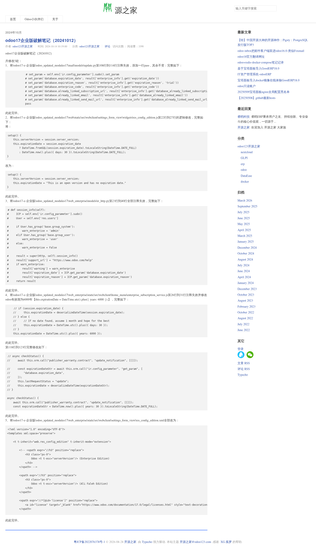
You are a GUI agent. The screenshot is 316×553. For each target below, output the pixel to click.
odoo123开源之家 (22, 46)
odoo (244, 170)
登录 (241, 349)
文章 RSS (244, 363)
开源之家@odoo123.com (195, 542)
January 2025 (246, 241)
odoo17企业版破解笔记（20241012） (41, 40)
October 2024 (246, 253)
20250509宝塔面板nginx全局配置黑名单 (264, 92)
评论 (107, 46)
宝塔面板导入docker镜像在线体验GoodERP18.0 (268, 80)
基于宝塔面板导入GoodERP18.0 (258, 68)
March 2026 (245, 200)
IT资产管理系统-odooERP (254, 74)
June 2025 (244, 218)
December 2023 (247, 289)
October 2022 (246, 312)
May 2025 (244, 224)
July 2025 (243, 212)
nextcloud (247, 152)
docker (245, 181)
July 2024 (243, 265)
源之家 (125, 10)
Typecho (243, 375)
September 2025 (247, 206)
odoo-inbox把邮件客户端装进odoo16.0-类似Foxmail (271, 51)
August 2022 (245, 318)
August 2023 (245, 300)
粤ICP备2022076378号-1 (89, 542)
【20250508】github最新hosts (256, 98)
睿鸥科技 (244, 116)
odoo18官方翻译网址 (251, 56)
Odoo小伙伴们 (34, 19)
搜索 (273, 8)
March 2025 (245, 236)
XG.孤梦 (226, 542)
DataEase (246, 176)
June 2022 (244, 330)
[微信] (250, 357)
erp (243, 164)
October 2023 (246, 295)
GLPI (244, 158)
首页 (13, 19)
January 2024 (246, 283)
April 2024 (244, 277)
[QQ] (241, 357)
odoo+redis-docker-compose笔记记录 (261, 62)
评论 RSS (244, 369)
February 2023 (246, 306)
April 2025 (244, 230)
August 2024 (245, 259)
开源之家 (244, 127)
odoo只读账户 (247, 86)
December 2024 (247, 247)
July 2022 (243, 324)
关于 (55, 19)
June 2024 (244, 271)
